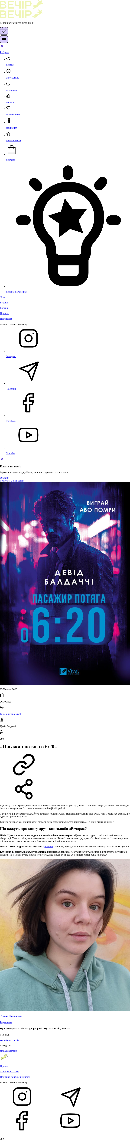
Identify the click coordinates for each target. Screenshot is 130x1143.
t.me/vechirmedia (8, 1050)
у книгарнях (17, 480)
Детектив (48, 846)
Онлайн (4, 477)
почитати (5, 480)
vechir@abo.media (9, 1040)
